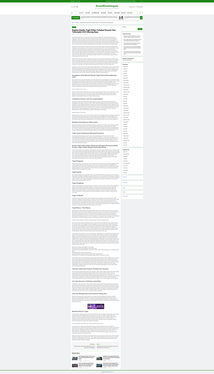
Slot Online (103, 12)
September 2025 (126, 91)
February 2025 (126, 108)
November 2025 (126, 87)
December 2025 (126, 85)
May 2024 (125, 128)
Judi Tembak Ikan (95, 12)
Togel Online (117, 12)
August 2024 (125, 122)
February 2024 (126, 135)
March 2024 (125, 133)
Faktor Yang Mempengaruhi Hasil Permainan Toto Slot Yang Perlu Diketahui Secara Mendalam (86, 364)
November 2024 (126, 115)
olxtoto (124, 187)
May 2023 (125, 142)
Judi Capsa (110, 12)
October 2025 (125, 89)
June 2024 (125, 126)
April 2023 (125, 145)
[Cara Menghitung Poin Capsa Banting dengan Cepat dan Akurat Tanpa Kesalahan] (96, 18)
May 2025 (125, 101)
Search (124, 26)
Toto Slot (81, 12)
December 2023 (126, 140)
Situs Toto (125, 176)
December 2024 (126, 112)
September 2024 (126, 119)
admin (74, 34)
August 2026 (125, 66)
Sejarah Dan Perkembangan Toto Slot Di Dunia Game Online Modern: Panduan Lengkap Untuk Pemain (111, 364)
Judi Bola (125, 158)
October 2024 (125, 117)
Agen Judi (123, 12)
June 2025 (125, 98)
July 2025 (125, 96)
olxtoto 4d (125, 182)
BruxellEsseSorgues (107, 5)
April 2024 (125, 131)
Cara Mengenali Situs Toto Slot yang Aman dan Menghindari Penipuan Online (87, 357)
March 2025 (125, 105)
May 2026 (125, 73)
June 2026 (125, 71)
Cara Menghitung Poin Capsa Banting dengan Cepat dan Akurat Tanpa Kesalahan (115, 17)
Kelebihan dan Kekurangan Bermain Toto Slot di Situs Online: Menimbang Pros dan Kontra (111, 357)
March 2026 (125, 78)
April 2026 (125, 75)
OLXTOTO (111, 371)
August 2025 (125, 94)
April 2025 (125, 103)
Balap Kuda (129, 12)
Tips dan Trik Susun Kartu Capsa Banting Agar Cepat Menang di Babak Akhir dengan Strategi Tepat (132, 53)
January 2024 (125, 138)
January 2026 (125, 82)
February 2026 (126, 80)
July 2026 (125, 68)
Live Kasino (87, 12)
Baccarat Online (126, 154)
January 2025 (125, 110)
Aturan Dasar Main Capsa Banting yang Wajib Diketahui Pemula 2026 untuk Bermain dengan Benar (117, 1)
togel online (125, 196)
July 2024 (125, 124)
